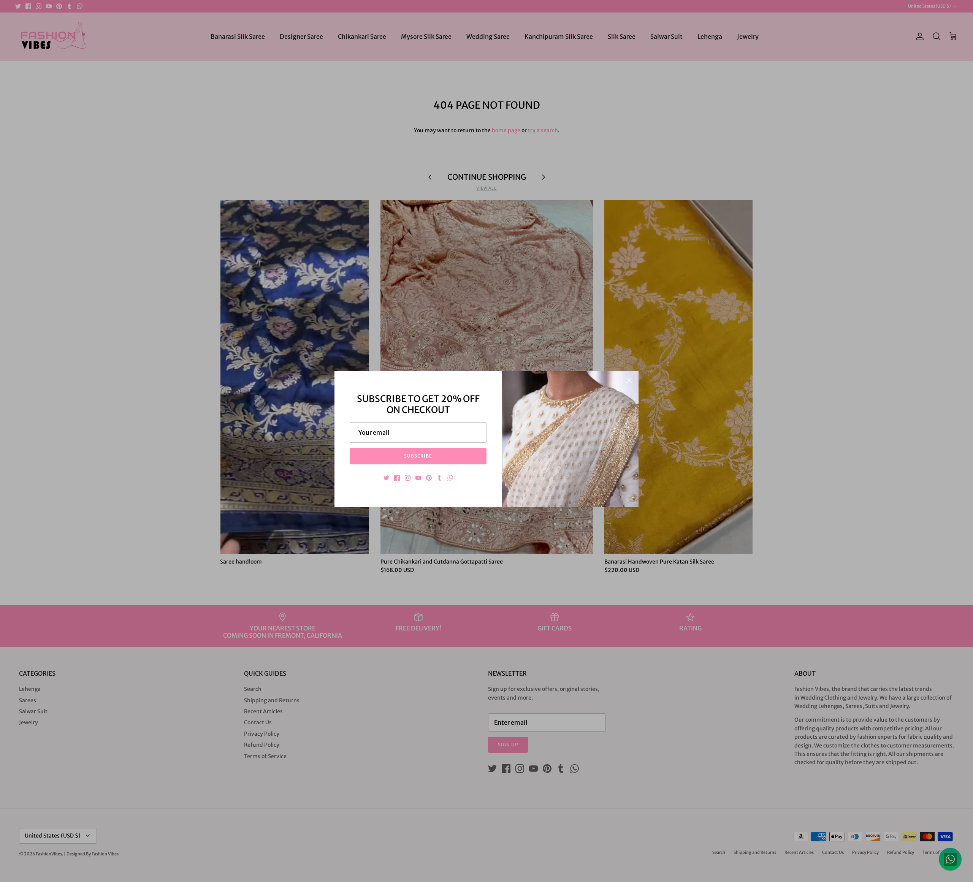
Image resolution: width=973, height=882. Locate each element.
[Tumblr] (439, 478)
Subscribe (418, 456)
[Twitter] (386, 478)
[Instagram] (407, 478)
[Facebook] (397, 478)
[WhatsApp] (450, 478)
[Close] (629, 380)
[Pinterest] (429, 478)
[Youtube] (418, 478)
